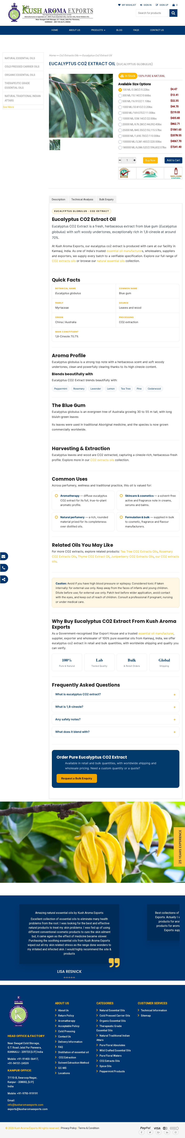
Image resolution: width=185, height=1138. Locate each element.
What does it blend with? (72, 732)
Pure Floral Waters (111, 1055)
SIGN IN (148, 5)
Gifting (83, 38)
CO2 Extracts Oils (110, 1060)
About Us (74, 30)
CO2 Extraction (67, 1057)
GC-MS (62, 1068)
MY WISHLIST (129, 5)
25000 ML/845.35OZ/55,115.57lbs (142, 130)
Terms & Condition (88, 1128)
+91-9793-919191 (27, 1093)
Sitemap (146, 1015)
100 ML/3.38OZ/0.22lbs (135, 89)
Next (175, 938)
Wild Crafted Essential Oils (115, 1050)
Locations (64, 1073)
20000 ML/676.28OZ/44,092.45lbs (142, 124)
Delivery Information (70, 1041)
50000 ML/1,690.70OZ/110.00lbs (141, 135)
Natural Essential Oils (20, 58)
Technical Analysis (82, 199)
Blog (119, 30)
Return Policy (66, 1015)
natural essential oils (111, 261)
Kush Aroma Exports (26, 1128)
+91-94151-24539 (18, 1063)
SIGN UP (164, 5)
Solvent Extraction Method (73, 1062)
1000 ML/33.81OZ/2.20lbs (137, 107)
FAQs (136, 30)
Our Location (59, 38)
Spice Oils (105, 1066)
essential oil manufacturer (124, 251)
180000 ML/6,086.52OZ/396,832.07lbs (144, 147)
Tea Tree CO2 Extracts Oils (139, 551)
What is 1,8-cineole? (69, 706)
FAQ (60, 1047)
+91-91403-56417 (27, 1059)
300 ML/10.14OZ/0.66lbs (136, 95)
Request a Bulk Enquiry (76, 778)
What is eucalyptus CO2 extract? (78, 694)
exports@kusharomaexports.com (28, 1109)
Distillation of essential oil (73, 1052)
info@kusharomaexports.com (25, 1104)
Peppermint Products (112, 1071)
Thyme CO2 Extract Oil (93, 556)
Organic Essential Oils (20, 74)
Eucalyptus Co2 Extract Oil (97, 55)
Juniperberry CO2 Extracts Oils (132, 556)
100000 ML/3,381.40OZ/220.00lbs (142, 141)
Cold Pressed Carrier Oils (22, 66)
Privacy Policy (69, 1128)
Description (58, 199)
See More (8, 107)
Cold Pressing (66, 1031)
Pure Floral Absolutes (112, 1045)
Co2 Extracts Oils (68, 55)
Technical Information (154, 1010)
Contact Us (157, 30)
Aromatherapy (66, 1020)
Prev (10, 938)
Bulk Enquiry (106, 199)
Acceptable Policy (68, 1026)
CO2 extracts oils (64, 261)
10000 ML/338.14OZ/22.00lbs (139, 118)
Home (54, 30)
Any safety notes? (68, 719)
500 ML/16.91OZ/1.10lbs (136, 101)
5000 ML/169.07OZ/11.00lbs (138, 112)
